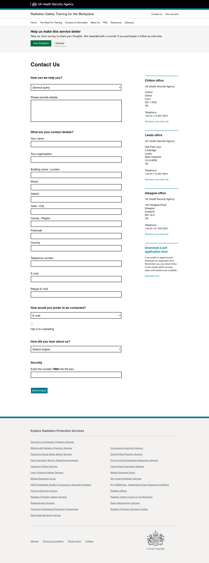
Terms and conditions (53, 541)
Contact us (156, 14)
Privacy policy (74, 541)
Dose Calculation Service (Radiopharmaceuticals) (54, 460)
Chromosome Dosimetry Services (126, 448)
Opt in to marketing (42, 329)
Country (35, 242)
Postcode (36, 230)
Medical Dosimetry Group (122, 472)
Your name (37, 138)
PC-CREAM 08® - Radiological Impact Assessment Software (139, 484)
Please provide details (44, 97)
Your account (171, 14)
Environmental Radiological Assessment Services (134, 460)
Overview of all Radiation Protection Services (52, 441)
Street (34, 181)
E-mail (34, 273)
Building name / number (45, 169)
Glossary (129, 22)
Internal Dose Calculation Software (127, 466)
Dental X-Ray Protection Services (126, 454)
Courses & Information (76, 22)
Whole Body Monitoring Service (46, 515)
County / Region (40, 218)
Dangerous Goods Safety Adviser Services (51, 454)
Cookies (89, 541)
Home (34, 22)
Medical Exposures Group (43, 478)
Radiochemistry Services (42, 503)
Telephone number (42, 258)
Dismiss (60, 43)
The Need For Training (51, 22)
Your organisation (41, 154)
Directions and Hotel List (156, 121)
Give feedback (41, 43)
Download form (152, 275)
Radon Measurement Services (125, 503)
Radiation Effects (118, 490)
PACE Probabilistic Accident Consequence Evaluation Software (61, 484)
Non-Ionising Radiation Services (125, 478)
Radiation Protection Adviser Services (49, 496)
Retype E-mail (39, 289)
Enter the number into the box (52, 369)
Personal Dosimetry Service (44, 490)
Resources (116, 22)
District (35, 194)
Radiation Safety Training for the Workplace (62, 13)
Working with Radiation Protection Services (51, 448)
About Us (95, 22)
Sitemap (35, 541)
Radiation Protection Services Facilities (129, 509)
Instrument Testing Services (44, 466)
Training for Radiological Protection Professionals (54, 509)
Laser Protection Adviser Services (47, 472)
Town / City (37, 206)
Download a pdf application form (156, 250)
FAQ (105, 22)
